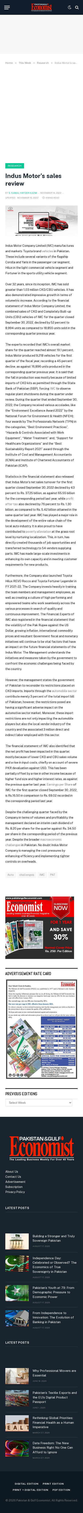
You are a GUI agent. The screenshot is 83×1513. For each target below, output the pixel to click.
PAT (53, 874)
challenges (26, 874)
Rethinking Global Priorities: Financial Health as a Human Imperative (53, 1422)
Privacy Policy (15, 1192)
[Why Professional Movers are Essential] (17, 1376)
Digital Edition (27, 1483)
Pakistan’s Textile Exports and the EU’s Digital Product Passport (55, 1397)
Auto (10, 874)
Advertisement (15, 1181)
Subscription (14, 1187)
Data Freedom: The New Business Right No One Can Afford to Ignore (53, 1447)
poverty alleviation (38, 531)
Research (14, 165)
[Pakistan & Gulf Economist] (41, 7)
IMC (50, 245)
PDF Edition (61, 1489)
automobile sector (64, 691)
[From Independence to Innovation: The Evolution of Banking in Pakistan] (17, 1318)
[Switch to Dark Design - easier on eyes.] (69, 7)
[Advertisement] (41, 113)
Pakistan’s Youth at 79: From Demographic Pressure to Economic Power (53, 1292)
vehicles (47, 251)
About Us (11, 1171)
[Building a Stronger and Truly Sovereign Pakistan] (17, 1241)
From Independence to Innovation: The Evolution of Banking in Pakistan (53, 1317)
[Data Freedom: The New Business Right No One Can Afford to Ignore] (17, 1448)
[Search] (76, 7)
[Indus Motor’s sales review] (41, 221)
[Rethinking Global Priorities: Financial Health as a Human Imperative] (17, 1423)
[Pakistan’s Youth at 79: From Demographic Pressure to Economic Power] (17, 1293)
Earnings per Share (60, 784)
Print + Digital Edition (30, 1489)
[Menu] (7, 7)
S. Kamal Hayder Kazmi (23, 193)
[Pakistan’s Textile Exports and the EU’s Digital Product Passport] (17, 1398)
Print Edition (53, 1483)
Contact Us (13, 1176)
